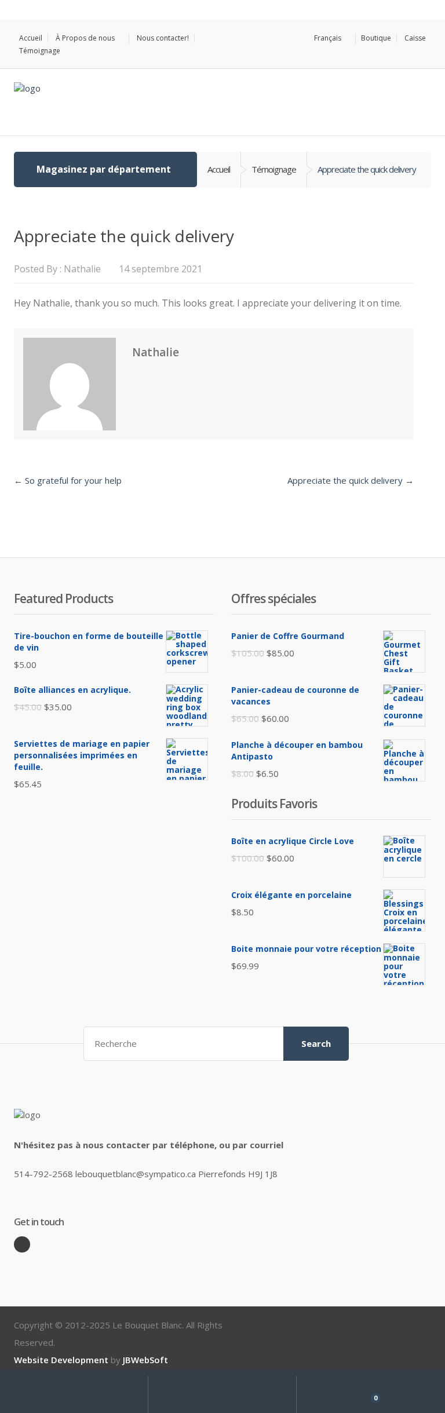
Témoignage (39, 51)
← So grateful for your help (68, 480)
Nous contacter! (163, 38)
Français (327, 38)
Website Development (61, 1359)
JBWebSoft (145, 1359)
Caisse (415, 38)
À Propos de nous (85, 38)
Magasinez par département (103, 169)
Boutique (376, 38)
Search (316, 1043)
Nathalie (82, 268)
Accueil (30, 38)
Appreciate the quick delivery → (350, 480)
